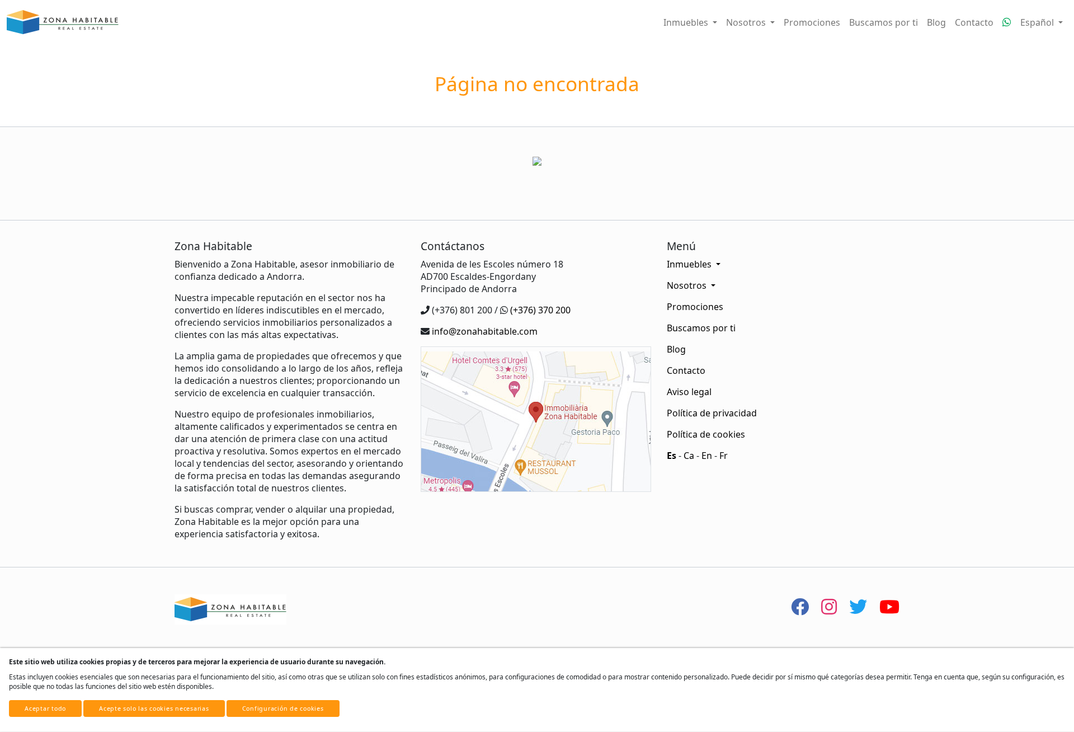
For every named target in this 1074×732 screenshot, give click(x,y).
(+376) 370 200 (540, 310)
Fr (723, 455)
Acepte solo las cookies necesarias (154, 708)
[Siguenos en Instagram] (829, 606)
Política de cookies (706, 434)
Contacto (974, 22)
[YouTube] (889, 606)
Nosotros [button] (747, 22)
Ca (689, 455)
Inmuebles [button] (686, 22)
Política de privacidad (712, 413)
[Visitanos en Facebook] (800, 606)
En (706, 455)
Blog (936, 22)
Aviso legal (689, 392)
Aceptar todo (45, 708)
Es (671, 455)
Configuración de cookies (283, 708)
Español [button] (1038, 22)
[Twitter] (858, 606)
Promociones (812, 22)
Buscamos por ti (883, 22)
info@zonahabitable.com (485, 331)
